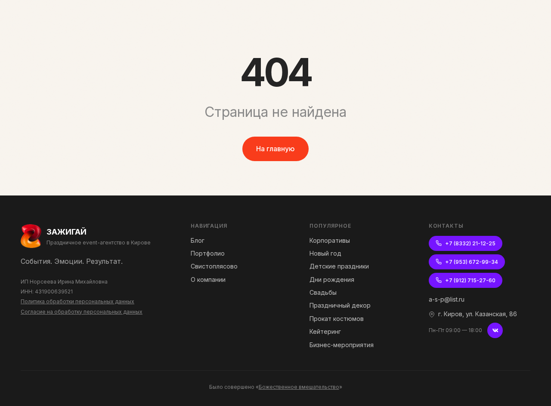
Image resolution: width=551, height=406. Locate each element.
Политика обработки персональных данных (77, 301)
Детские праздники (339, 266)
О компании (208, 279)
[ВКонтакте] (495, 330)
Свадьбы (323, 292)
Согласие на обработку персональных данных (81, 311)
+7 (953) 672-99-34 (471, 262)
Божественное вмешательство (299, 387)
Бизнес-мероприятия (342, 344)
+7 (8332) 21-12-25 (470, 243)
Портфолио (208, 253)
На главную (275, 148)
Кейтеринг (325, 331)
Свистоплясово (214, 266)
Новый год (325, 253)
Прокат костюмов (337, 318)
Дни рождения (332, 279)
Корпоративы (330, 240)
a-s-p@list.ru (446, 299)
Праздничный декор (340, 305)
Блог (197, 240)
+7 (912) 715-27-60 (470, 280)
